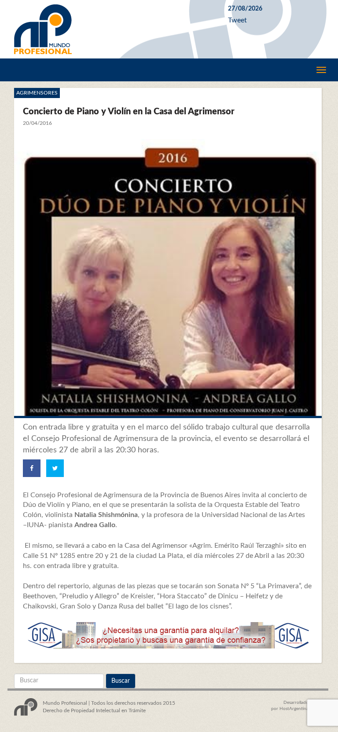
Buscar (120, 681)
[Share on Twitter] (55, 468)
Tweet (237, 20)
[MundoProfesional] (114, 29)
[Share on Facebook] (31, 468)
